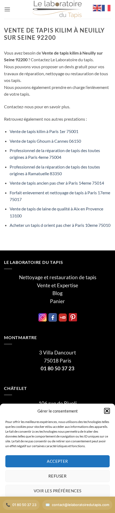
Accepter (57, 461)
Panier (57, 301)
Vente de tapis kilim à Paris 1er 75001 (44, 131)
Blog (57, 293)
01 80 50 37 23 (57, 368)
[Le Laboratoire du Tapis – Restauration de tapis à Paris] (57, 9)
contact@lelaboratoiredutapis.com (80, 505)
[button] (107, 411)
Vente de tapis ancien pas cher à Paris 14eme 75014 (57, 182)
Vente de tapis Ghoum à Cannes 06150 (45, 141)
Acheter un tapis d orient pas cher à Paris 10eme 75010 (60, 225)
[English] (97, 7)
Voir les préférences (58, 490)
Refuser (57, 475)
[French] (106, 7)
